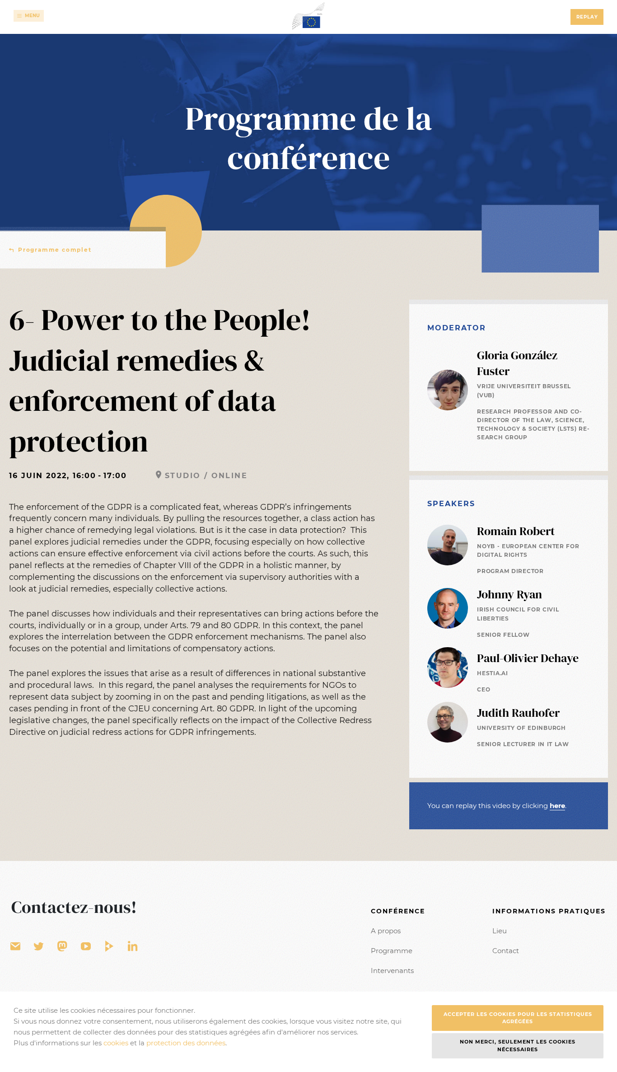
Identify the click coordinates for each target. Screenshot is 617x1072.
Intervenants (392, 970)
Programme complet (55, 249)
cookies (115, 1043)
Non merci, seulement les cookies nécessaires (517, 1046)
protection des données (185, 1043)
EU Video (109, 946)
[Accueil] (308, 15)
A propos (386, 930)
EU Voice (62, 946)
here (557, 805)
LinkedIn (133, 946)
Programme (391, 950)
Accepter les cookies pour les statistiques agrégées (518, 1018)
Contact (505, 950)
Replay (587, 17)
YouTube (86, 946)
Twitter (39, 946)
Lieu (499, 930)
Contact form (15, 946)
